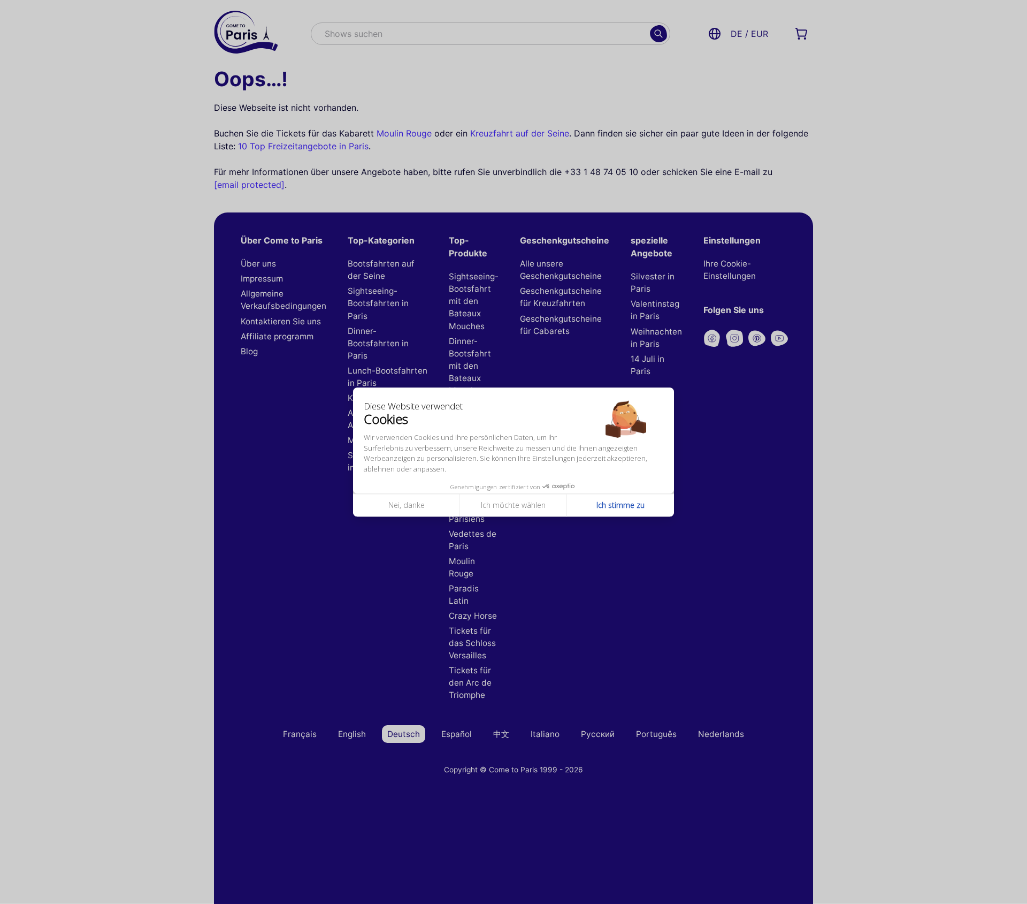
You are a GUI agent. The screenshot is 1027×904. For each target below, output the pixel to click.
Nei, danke (406, 505)
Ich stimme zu (620, 505)
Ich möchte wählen (513, 505)
